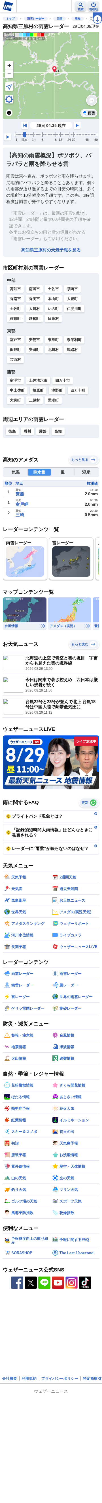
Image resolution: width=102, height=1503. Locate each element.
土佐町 (15, 308)
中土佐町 (17, 390)
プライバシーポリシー (59, 1378)
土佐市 (53, 289)
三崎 (20, 515)
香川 (27, 431)
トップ (10, 18)
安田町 (34, 349)
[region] (51, 75)
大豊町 (72, 299)
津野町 (57, 390)
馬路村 (72, 349)
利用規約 (29, 1378)
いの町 (53, 308)
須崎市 (72, 289)
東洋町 (53, 340)
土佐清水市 (38, 380)
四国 (59, 18)
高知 (77, 18)
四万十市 (62, 380)
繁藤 (20, 494)
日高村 (53, 318)
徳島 (12, 431)
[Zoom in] (9, 65)
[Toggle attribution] (9, 112)
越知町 (34, 318)
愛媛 (42, 431)
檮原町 (38, 390)
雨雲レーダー (35, 18)
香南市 (15, 299)
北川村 (53, 349)
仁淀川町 (74, 308)
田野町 (15, 349)
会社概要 (9, 1378)
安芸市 (34, 340)
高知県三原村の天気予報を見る (51, 249)
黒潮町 (53, 400)
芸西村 (15, 359)
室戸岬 (22, 504)
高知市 (15, 289)
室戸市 (15, 340)
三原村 (34, 400)
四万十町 (78, 390)
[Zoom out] (9, 74)
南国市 (34, 289)
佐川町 (15, 318)
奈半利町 (74, 340)
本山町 (53, 299)
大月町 (15, 400)
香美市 (34, 299)
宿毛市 (15, 380)
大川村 (34, 308)
